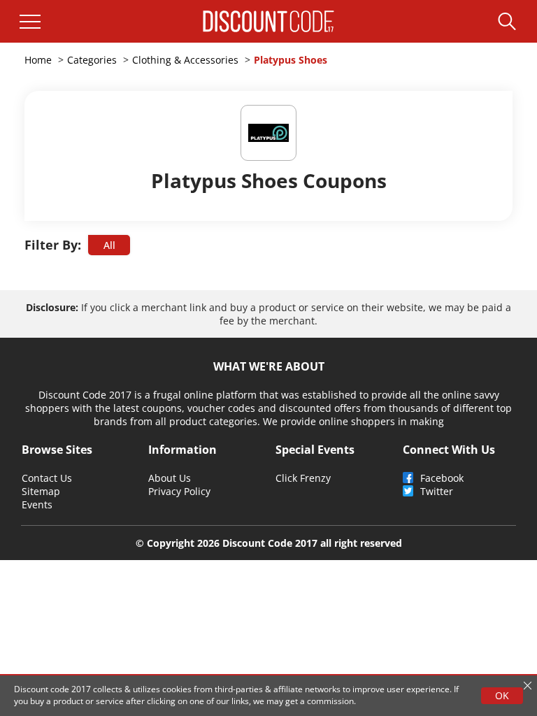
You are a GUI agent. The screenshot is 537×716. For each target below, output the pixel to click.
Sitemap (41, 491)
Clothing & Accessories (185, 59)
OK (502, 695)
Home (38, 59)
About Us (169, 478)
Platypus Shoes (290, 59)
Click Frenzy (303, 478)
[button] (30, 21)
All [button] (109, 245)
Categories (92, 59)
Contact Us (47, 478)
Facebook (442, 478)
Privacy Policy (179, 491)
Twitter (436, 491)
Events (37, 504)
